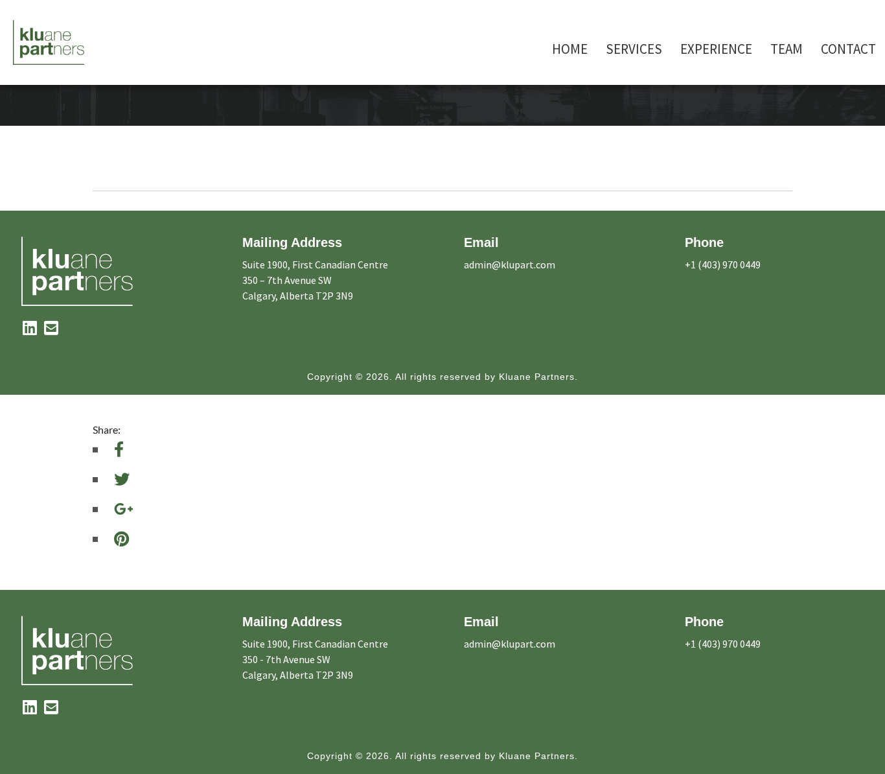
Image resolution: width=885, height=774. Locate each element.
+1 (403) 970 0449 (723, 264)
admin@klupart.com (509, 264)
